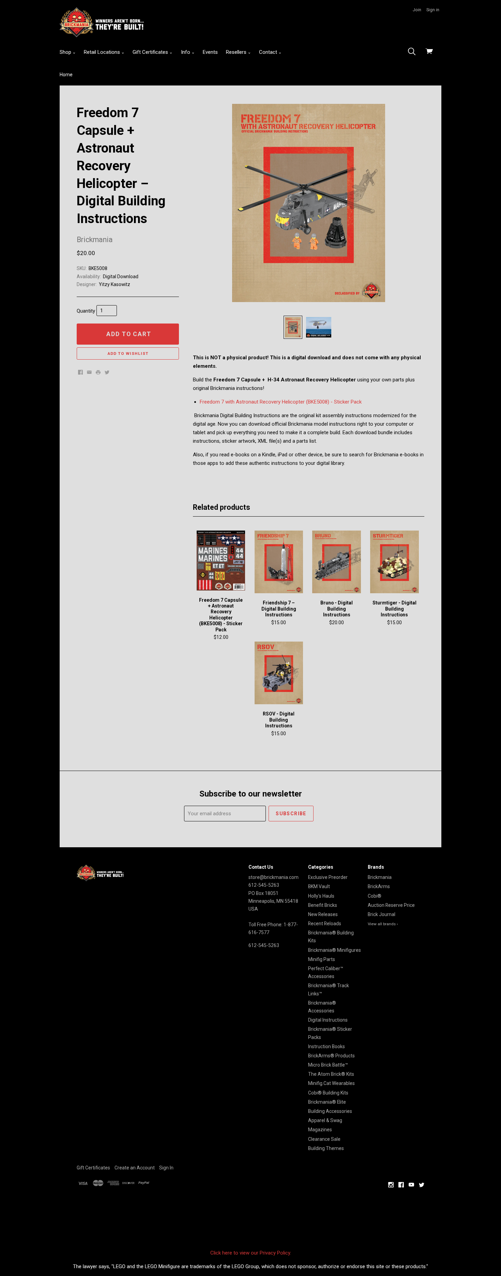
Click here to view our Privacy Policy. (250, 1253)
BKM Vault (319, 886)
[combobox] (413, 52)
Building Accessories (330, 1111)
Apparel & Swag (325, 1120)
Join (417, 9)
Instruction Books (326, 1046)
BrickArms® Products (331, 1055)
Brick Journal (381, 914)
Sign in (432, 9)
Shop (66, 52)
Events (210, 52)
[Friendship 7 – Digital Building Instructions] (278, 562)
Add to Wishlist (128, 353)
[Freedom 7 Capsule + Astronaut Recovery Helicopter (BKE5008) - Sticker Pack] (220, 560)
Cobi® (374, 896)
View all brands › (383, 923)
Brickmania (380, 877)
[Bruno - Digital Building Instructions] (336, 562)
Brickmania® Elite (327, 1102)
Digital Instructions (328, 1020)
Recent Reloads (324, 923)
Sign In (166, 1167)
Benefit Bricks (322, 905)
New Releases (323, 914)
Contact (268, 52)
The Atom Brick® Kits (331, 1074)
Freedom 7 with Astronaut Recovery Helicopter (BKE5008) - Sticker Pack (281, 402)
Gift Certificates (151, 52)
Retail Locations (102, 52)
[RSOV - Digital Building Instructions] (278, 673)
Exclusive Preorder (328, 877)
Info (186, 52)
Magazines (320, 1129)
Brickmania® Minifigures (334, 950)
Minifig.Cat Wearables (331, 1083)
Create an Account (135, 1167)
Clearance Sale (324, 1139)
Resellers (237, 52)
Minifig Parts (321, 959)
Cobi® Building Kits (328, 1093)
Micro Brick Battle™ (328, 1065)
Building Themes (326, 1148)
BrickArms (379, 886)
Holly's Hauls (321, 896)
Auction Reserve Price (391, 905)
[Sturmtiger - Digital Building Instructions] (394, 562)
